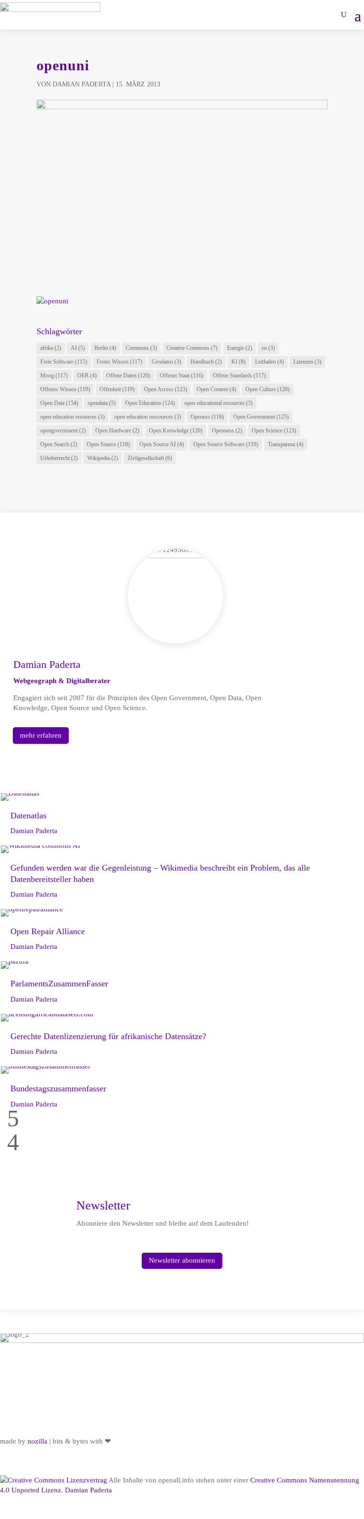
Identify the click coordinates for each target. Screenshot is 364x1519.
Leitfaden (269, 361)
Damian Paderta (81, 84)
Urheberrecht (59, 458)
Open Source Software (225, 444)
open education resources (72, 416)
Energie (239, 348)
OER (87, 375)
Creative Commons (192, 348)
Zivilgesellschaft (149, 458)
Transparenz (285, 444)
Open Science (274, 430)
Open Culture (268, 389)
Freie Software (63, 361)
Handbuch (206, 361)
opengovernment (63, 430)
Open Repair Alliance (47, 931)
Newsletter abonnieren (182, 1260)
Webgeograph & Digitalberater (61, 680)
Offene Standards (239, 375)
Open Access (165, 389)
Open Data (59, 403)
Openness (227, 430)
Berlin (105, 348)
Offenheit (117, 389)
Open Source (108, 444)
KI (238, 361)
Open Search (58, 444)
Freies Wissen (119, 361)
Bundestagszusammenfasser (58, 1088)
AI (78, 348)
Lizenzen (307, 361)
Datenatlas (28, 815)
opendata (102, 403)
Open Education (150, 403)
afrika (50, 348)
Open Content (216, 389)
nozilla (37, 1441)
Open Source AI (161, 444)
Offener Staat (181, 375)
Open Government (261, 416)
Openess (207, 416)
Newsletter (103, 1205)
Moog (54, 375)
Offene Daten (128, 375)
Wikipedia (102, 458)
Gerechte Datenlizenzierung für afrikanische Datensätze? (108, 1036)
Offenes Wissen (65, 389)
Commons (141, 348)
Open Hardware (117, 430)
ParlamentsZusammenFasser (59, 983)
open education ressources (147, 416)
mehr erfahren (41, 735)
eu (268, 348)
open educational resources (218, 403)
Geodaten (166, 361)
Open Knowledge (175, 430)
